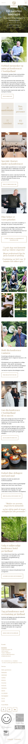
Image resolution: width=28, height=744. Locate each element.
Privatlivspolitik (17, 739)
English (4, 2)
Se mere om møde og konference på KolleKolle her (14, 239)
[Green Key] (20, 719)
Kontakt (3, 701)
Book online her (7, 96)
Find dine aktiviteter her (9, 375)
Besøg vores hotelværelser (10, 633)
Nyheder (3, 690)
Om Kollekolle (4, 693)
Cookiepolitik (10, 739)
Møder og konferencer (6, 669)
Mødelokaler (4, 675)
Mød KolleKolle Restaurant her (12, 496)
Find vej (3, 698)
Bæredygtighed (4, 695)
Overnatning (3, 682)
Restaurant (3, 685)
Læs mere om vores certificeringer (12, 576)
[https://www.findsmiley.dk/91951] (6, 719)
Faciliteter (3, 677)
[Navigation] (26, 2)
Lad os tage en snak (14, 25)
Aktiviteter (3, 680)
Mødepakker (4, 672)
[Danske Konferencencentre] (6, 727)
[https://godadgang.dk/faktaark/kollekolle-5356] (20, 727)
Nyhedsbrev (4, 688)
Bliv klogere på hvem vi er (10, 437)
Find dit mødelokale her (9, 184)
